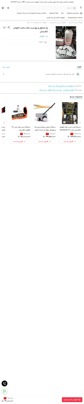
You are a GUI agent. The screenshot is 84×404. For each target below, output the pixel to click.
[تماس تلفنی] (4, 383)
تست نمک (42, 90)
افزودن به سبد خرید (71, 400)
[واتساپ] (4, 391)
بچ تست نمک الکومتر (54, 90)
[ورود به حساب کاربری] (8, 8)
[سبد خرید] (3, 8)
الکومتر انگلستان (68, 90)
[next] (4, 123)
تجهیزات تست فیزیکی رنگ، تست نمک (37, 22)
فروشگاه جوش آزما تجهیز (75, 22)
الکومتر (42, 36)
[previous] (80, 123)
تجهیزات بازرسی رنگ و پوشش (58, 22)
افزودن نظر (6, 67)
